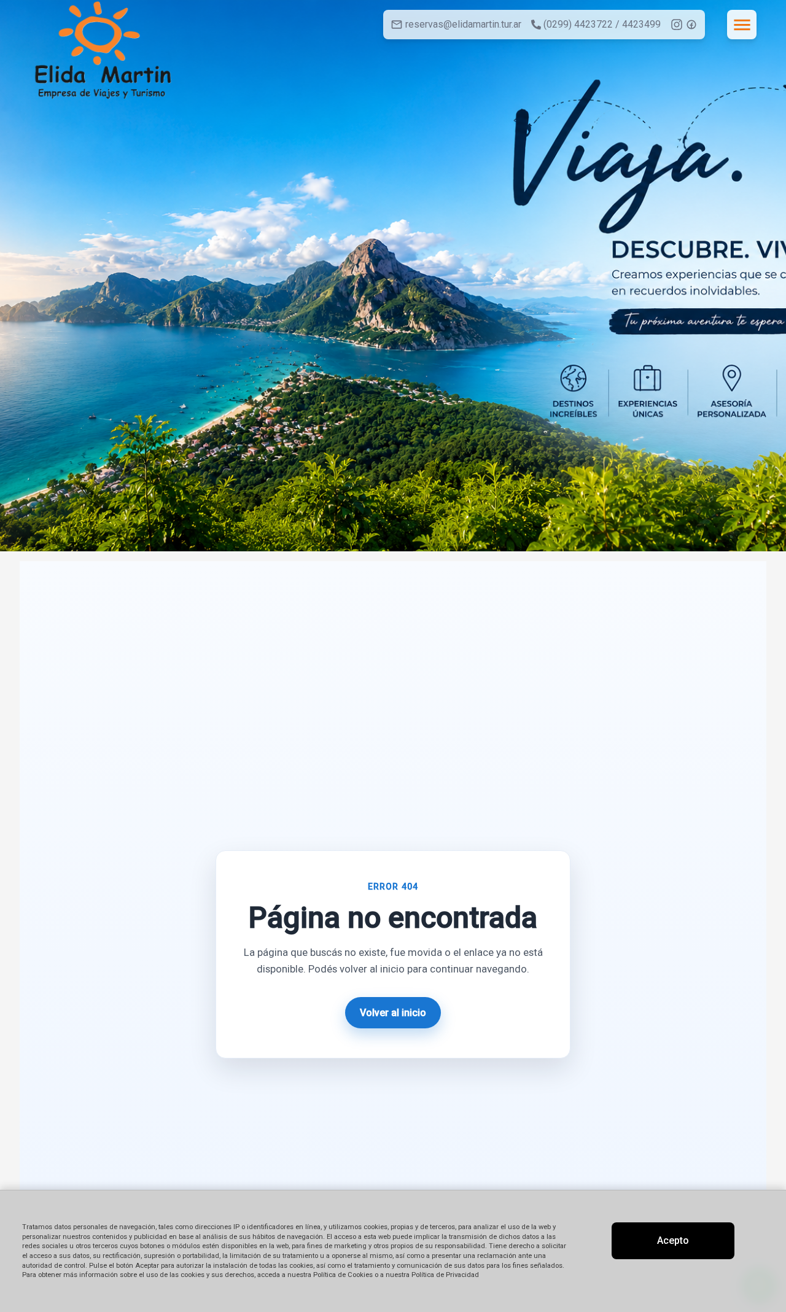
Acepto (673, 1240)
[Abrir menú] (742, 24)
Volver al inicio (393, 1013)
